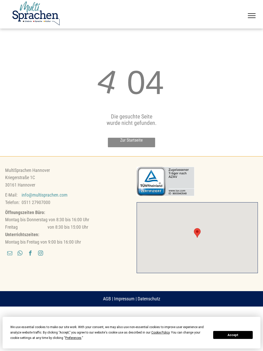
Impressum (124, 298)
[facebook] (30, 253)
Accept (233, 335)
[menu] (251, 15)
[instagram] (40, 253)
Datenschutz (149, 298)
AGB (107, 298)
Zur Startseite (131, 140)
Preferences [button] (73, 338)
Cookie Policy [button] (160, 332)
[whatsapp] (20, 253)
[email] (9, 253)
